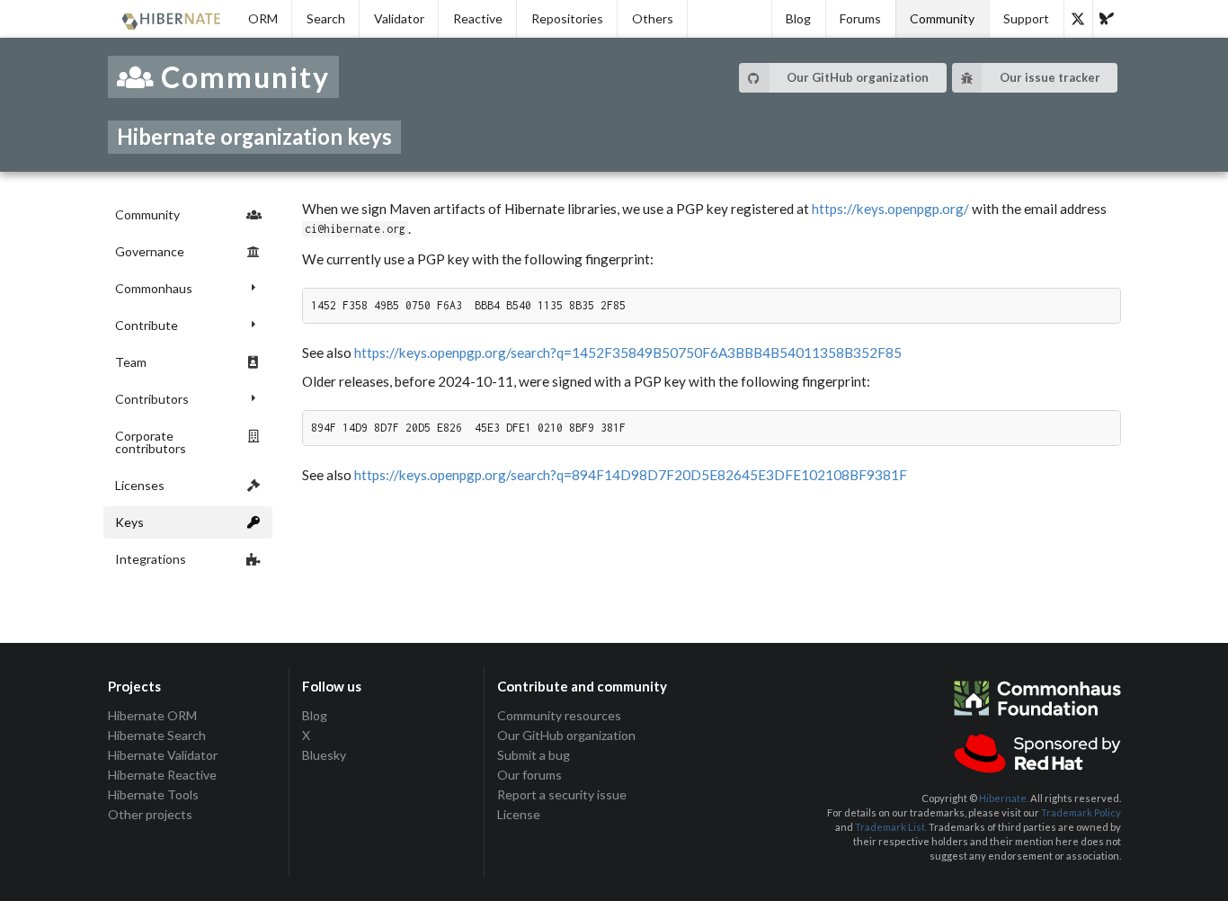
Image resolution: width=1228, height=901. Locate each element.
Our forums (529, 774)
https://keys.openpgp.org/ (890, 209)
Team (131, 362)
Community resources (559, 716)
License (518, 814)
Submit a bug (533, 755)
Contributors (152, 398)
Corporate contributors (150, 442)
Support (1026, 18)
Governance (149, 251)
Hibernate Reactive (162, 774)
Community (942, 18)
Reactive (478, 18)
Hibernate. (1003, 798)
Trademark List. (891, 827)
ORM (263, 18)
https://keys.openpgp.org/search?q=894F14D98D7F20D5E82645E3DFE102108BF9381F (630, 475)
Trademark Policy (1081, 812)
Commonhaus (153, 288)
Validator (399, 18)
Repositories (567, 18)
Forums (860, 18)
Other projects (150, 814)
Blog (798, 18)
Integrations (150, 558)
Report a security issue (562, 794)
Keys (129, 522)
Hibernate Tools (153, 794)
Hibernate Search (157, 735)
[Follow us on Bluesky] (1106, 19)
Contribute (146, 325)
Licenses (140, 485)
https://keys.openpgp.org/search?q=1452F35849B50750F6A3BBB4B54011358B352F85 (628, 352)
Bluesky (324, 755)
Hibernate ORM (152, 716)
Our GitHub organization (858, 77)
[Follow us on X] (1077, 19)
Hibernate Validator (163, 755)
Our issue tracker (1050, 77)
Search (326, 18)
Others (652, 18)
